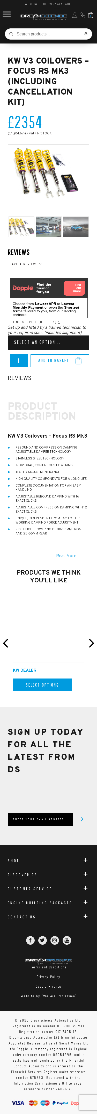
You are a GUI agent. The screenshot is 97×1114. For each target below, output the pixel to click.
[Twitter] (42, 940)
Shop (14, 860)
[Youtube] (67, 940)
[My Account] (74, 17)
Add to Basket (53, 360)
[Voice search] (86, 34)
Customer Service (30, 888)
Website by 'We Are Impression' (49, 996)
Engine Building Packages (40, 902)
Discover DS (23, 874)
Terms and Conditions (48, 967)
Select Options (42, 685)
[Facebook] (30, 940)
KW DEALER (24, 670)
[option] (48, 172)
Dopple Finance (48, 986)
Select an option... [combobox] (37, 342)
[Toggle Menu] (7, 14)
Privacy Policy (48, 976)
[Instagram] (54, 940)
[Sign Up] (82, 819)
